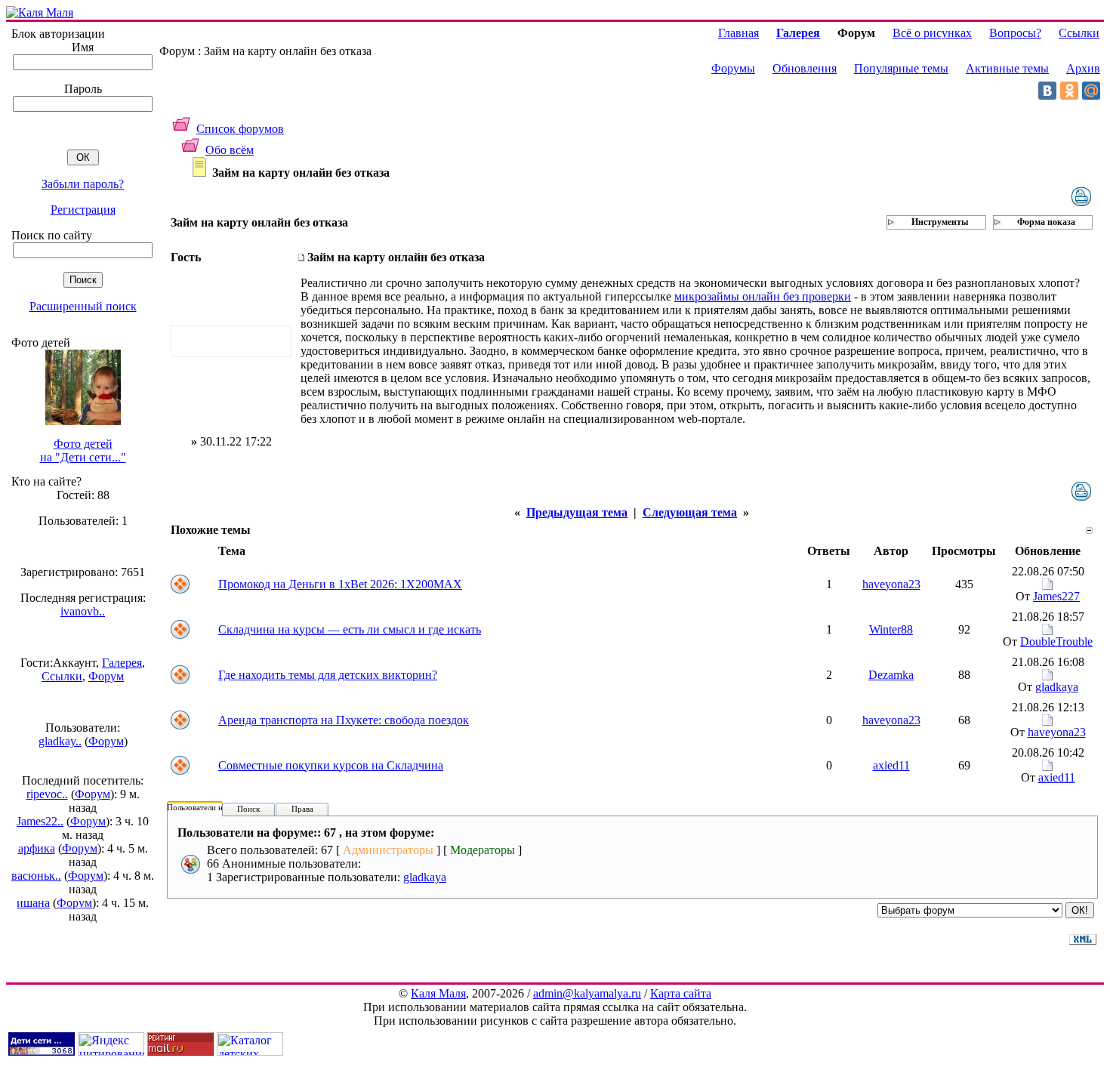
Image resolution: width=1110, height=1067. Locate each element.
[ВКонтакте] (1047, 91)
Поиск (248, 808)
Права (302, 808)
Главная (738, 32)
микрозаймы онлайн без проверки (762, 296)
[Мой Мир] (1091, 91)
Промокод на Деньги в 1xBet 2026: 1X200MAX (340, 584)
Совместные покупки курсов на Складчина (330, 765)
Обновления (804, 68)
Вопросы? (1015, 32)
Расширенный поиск (83, 306)
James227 (1056, 596)
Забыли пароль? (83, 183)
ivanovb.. (82, 611)
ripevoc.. (47, 794)
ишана (33, 902)
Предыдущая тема (576, 512)
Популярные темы (901, 68)
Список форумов (240, 128)
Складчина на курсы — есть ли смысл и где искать (349, 629)
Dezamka (891, 674)
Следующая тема (690, 512)
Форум (106, 676)
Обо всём (229, 149)
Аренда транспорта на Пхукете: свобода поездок (343, 720)
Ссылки (62, 676)
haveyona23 (891, 584)
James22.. (40, 821)
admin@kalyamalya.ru (587, 993)
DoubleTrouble (1056, 641)
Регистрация (83, 209)
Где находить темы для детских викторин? (327, 674)
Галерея (122, 662)
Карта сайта (680, 993)
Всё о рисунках (932, 32)
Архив (1083, 68)
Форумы (733, 68)
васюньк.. (36, 875)
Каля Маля (438, 993)
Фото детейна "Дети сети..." (83, 450)
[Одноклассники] (1069, 91)
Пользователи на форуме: (213, 807)
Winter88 (891, 629)
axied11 (891, 765)
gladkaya (1056, 686)
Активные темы (1007, 68)
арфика (36, 848)
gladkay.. (60, 741)
